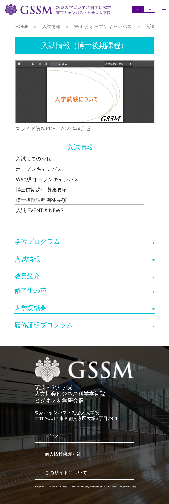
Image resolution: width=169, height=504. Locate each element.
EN (149, 9)
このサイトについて (66, 472)
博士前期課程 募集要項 (41, 190)
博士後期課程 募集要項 (41, 200)
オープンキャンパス (39, 169)
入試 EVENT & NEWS (39, 210)
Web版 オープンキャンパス (47, 179)
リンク (52, 435)
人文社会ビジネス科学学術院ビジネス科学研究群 (58, 9)
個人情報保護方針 (63, 454)
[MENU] (164, 9)
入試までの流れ (33, 159)
